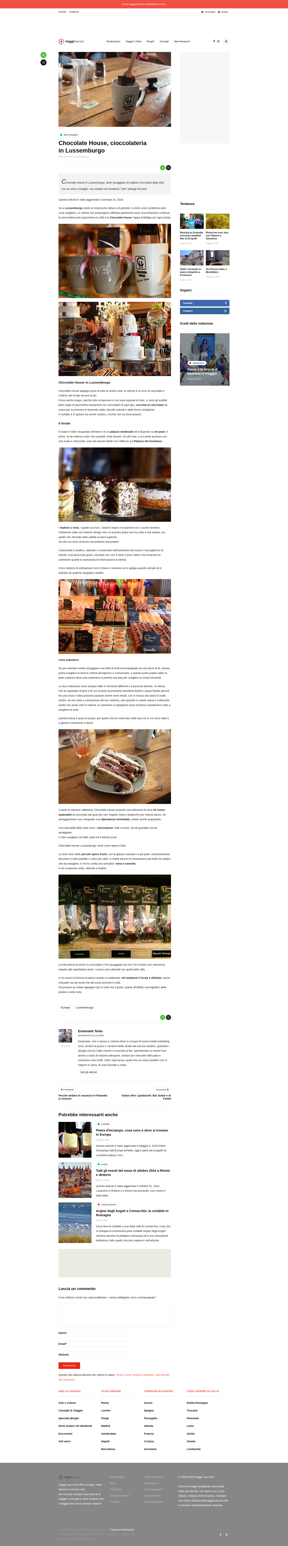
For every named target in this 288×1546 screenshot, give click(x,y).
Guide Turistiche (154, 1476)
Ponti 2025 (210, 12)
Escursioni (65, 1433)
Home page (117, 1476)
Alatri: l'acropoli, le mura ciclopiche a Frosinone (190, 272)
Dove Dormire (152, 1495)
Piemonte (193, 1418)
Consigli (164, 41)
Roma (105, 1402)
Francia (149, 1433)
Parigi (105, 1418)
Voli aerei (64, 1441)
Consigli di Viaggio (70, 1410)
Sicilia (191, 1433)
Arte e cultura (67, 1402)
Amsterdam (108, 1433)
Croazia (149, 1441)
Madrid (105, 1425)
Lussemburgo (84, 1007)
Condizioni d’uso (120, 1495)
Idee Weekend (182, 41)
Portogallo (150, 1418)
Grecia (148, 1402)
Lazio (190, 1425)
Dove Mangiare (153, 1489)
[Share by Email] (168, 167)
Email (62, 1343)
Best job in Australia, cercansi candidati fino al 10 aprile (191, 235)
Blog (112, 1483)
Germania (150, 1449)
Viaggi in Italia (133, 41)
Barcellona (108, 1449)
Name (62, 1332)
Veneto (191, 1441)
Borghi (150, 41)
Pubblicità (74, 12)
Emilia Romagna (197, 1402)
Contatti (62, 12)
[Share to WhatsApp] (162, 167)
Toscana (192, 1410)
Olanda (148, 1425)
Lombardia (194, 1449)
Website (63, 1354)
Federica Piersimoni (122, 1529)
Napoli (105, 1441)
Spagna (149, 1410)
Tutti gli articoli (88, 1072)
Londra (105, 1410)
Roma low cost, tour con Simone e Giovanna (217, 235)
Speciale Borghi (68, 1418)
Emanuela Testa (90, 1031)
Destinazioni (113, 41)
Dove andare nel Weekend (75, 1425)
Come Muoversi (153, 1501)
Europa (65, 1007)
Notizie (224, 12)
